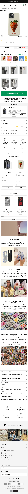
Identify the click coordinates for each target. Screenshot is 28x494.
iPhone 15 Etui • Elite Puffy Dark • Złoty (7, 212)
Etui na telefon (4, 8)
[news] (23, 5)
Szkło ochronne (7, 172)
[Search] (5, 5)
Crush (20, 209)
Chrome (7, 209)
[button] (5, 41)
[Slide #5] (15, 116)
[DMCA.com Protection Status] (14, 491)
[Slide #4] (14, 116)
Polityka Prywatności (16, 486)
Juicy (20, 172)
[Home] (14, 5)
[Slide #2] (20, 36)
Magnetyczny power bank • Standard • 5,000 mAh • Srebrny (20, 175)
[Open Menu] (2, 5)
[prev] (1, 1)
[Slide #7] (26, 36)
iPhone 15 (15, 8)
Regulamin (9, 486)
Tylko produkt (7, 47)
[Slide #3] (21, 36)
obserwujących (16, 425)
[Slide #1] (19, 36)
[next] (26, 1)
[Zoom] (2, 36)
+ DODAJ (23, 114)
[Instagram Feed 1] (14, 435)
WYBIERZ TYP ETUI (5, 65)
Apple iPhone (10, 8)
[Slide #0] (18, 36)
